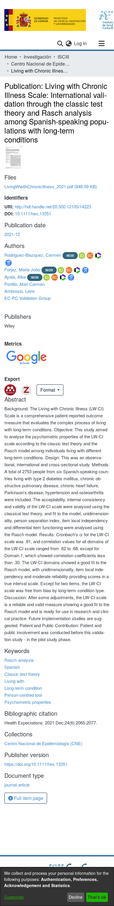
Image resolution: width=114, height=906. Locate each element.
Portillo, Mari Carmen (24, 284)
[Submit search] (60, 43)
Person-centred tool (23, 695)
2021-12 (12, 234)
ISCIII (63, 56)
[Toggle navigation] (101, 43)
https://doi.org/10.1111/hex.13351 (36, 764)
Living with (14, 681)
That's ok (97, 897)
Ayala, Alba (15, 277)
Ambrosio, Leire (19, 291)
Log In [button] (80, 43)
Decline (75, 897)
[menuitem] (68, 43)
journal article (17, 785)
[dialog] (57, 886)
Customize (14, 897)
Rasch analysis (19, 660)
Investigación (37, 56)
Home (11, 56)
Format (48, 389)
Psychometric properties (27, 702)
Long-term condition (23, 688)
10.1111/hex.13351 (33, 213)
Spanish (12, 667)
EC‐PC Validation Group (27, 298)
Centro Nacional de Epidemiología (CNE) (40, 63)
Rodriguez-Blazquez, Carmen (32, 255)
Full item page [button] (28, 798)
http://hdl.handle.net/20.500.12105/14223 (53, 206)
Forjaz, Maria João (22, 269)
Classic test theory (22, 674)
